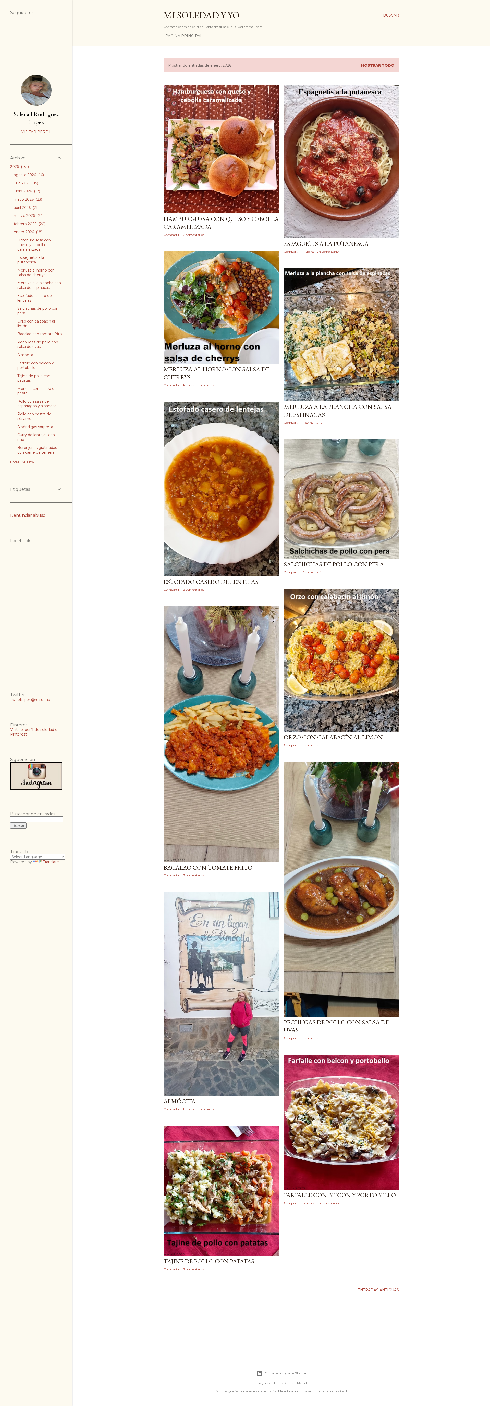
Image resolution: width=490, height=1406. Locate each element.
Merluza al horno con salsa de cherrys (36, 272)
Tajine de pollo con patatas (209, 1261)
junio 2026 (26, 191)
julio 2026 (25, 183)
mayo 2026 (27, 199)
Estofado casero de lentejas (211, 582)
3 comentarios (193, 589)
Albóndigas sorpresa (35, 426)
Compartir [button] (171, 235)
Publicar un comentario (321, 251)
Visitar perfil (36, 132)
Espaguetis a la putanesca (326, 244)
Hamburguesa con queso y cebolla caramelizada (34, 245)
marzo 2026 (28, 215)
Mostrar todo (377, 65)
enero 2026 (27, 232)
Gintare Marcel (296, 1383)
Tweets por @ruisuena (30, 699)
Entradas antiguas (378, 1290)
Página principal (183, 36)
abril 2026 (26, 207)
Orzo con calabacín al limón (333, 737)
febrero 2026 (29, 224)
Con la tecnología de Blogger (285, 1373)
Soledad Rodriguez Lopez (36, 118)
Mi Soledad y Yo (202, 15)
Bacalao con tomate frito (208, 867)
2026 (19, 166)
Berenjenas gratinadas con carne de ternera (37, 450)
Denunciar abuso (27, 515)
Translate (51, 862)
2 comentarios (193, 235)
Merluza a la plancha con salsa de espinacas (39, 285)
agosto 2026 (28, 175)
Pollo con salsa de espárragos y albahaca (36, 403)
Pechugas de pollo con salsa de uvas (37, 344)
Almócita (179, 1101)
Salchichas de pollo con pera (334, 564)
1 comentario (312, 422)
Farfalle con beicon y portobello (340, 1195)
